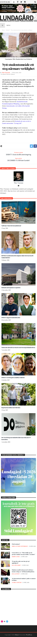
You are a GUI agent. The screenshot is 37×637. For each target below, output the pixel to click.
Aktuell (7, 30)
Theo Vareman (6, 72)
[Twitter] (21, 2)
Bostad (8, 74)
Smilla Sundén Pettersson (20, 546)
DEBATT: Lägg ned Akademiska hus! (10, 317)
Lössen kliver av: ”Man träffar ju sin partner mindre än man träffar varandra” (23, 553)
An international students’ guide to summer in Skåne (24, 579)
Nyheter (13, 74)
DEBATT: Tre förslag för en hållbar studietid (12, 377)
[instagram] (25, 2)
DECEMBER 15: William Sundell (18, 159)
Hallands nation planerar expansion (10, 287)
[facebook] (35, 146)
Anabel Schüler (17, 582)
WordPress (29, 635)
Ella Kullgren (16, 565)
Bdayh (17, 635)
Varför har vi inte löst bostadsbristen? (11, 226)
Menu (8, 25)
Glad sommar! (16, 544)
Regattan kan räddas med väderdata (10, 407)
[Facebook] (17, 2)
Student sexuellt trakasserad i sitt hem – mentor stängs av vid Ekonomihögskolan (23, 570)
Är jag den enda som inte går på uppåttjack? (21, 562)
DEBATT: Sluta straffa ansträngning (18, 154)
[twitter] (31, 146)
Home (3, 30)
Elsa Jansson (16, 574)
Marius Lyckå (16, 556)
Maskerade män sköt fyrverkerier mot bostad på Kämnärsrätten (18, 347)
